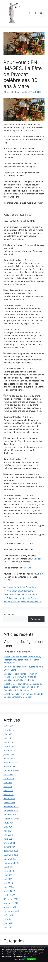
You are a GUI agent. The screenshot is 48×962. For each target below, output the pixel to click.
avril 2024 (8, 835)
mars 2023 (8, 887)
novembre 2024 (10, 811)
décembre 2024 (11, 807)
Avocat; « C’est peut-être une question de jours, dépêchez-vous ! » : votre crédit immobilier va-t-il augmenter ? (22, 687)
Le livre (27, 568)
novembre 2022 (10, 903)
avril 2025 (8, 790)
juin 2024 (7, 827)
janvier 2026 (9, 754)
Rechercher (8, 614)
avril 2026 (8, 742)
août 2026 (8, 726)
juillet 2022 (8, 919)
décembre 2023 (11, 851)
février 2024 (9, 843)
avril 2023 (8, 883)
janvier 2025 (9, 802)
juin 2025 (7, 782)
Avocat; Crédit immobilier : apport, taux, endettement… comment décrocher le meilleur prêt (22, 660)
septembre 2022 (11, 911)
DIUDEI (31, 13)
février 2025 (9, 798)
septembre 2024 (11, 819)
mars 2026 (8, 746)
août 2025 (8, 774)
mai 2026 (7, 738)
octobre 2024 (9, 815)
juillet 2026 (8, 730)
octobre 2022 (9, 907)
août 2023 (8, 867)
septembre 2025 (11, 770)
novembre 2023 (10, 855)
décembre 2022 (10, 899)
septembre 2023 (11, 863)
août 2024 (8, 823)
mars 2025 (8, 794)
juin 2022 (7, 923)
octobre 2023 (9, 859)
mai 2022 (7, 927)
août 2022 (8, 915)
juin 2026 (7, 734)
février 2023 (9, 891)
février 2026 (9, 750)
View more (28, 956)
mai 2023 (7, 879)
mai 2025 (7, 786)
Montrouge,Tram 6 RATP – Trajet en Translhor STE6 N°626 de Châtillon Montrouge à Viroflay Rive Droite (20, 677)
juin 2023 (7, 875)
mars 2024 (8, 839)
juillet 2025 (8, 778)
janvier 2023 (9, 895)
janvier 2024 (9, 847)
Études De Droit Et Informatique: (22, 587)
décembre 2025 (10, 758)
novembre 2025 (10, 762)
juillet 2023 (8, 871)
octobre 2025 (9, 766)
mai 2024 (7, 831)
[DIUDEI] (13, 13)
